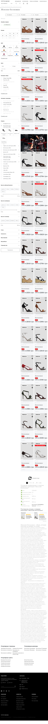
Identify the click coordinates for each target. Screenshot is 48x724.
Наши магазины (4, 702)
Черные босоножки (5, 664)
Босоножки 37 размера (41, 648)
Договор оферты (4, 704)
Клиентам (18, 694)
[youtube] (9, 691)
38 (25, 36)
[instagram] (1, 691)
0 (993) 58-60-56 (24, 680)
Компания (3, 694)
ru (11, 3)
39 (27, 36)
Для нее (4, 682)
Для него (10, 682)
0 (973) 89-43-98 (24, 682)
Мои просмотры (35, 700)
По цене (36, 14)
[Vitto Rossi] (5, 1)
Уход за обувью (34, 1)
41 (23, 94)
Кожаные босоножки (17, 648)
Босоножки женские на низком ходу (18, 653)
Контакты (22, 675)
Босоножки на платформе (16, 651)
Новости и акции (19, 696)
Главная (2, 6)
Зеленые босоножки (29, 663)
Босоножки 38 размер (29, 650)
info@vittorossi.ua (24, 688)
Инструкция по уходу (20, 708)
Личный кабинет (35, 696)
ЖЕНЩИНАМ (18, 1)
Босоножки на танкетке (6, 650)
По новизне (9, 14)
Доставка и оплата (19, 700)
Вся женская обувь (8, 6)
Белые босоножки (28, 660)
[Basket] (27, 3)
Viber (22, 684)
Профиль (34, 694)
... (35, 482)
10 (36, 482)
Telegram (23, 686)
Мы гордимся (3, 698)
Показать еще (35, 478)
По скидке (23, 14)
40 (28, 36)
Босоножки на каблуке (6, 653)
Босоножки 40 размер (41, 650)
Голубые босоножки (5, 663)
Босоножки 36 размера (29, 648)
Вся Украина (4, 3)
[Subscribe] (14, 686)
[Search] (16, 3)
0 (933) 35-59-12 (24, 681)
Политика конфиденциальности (19, 717)
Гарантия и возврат (20, 702)
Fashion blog (43, 1)
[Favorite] (19, 3)
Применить (10, 250)
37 (23, 36)
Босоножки (25, 38)
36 (22, 36)
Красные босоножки (29, 661)
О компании (3, 696)
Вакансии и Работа (4, 700)
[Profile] (23, 3)
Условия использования (6, 717)
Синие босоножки (28, 664)
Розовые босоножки (5, 666)
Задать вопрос (19, 706)
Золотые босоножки (5, 661)
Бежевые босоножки (6, 660)
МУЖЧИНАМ (25, 1)
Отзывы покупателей (20, 704)
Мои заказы (34, 698)
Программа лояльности (21, 698)
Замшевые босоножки (6, 648)
